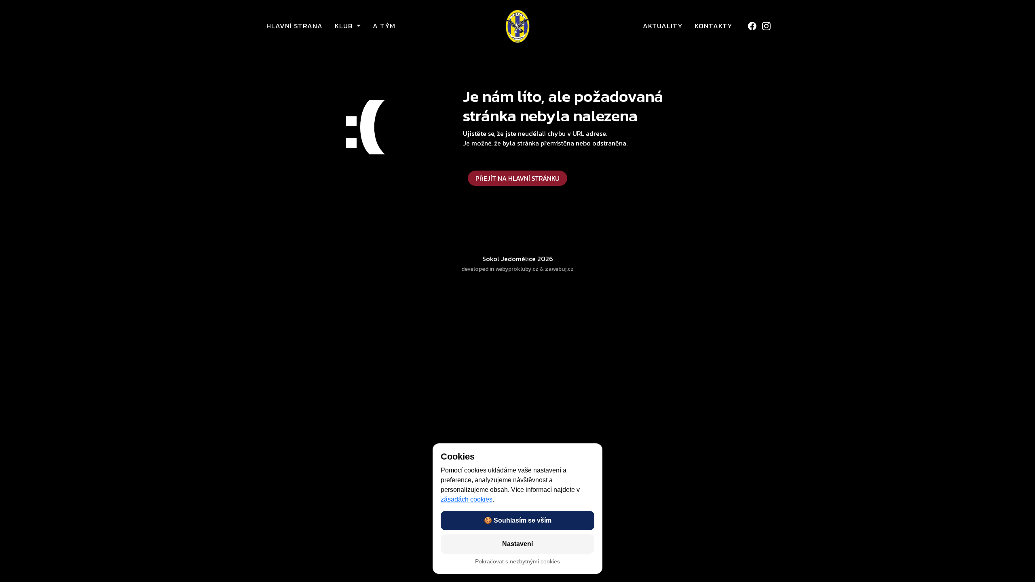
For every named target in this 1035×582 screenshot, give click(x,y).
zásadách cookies (466, 499)
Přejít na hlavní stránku (517, 178)
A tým (384, 26)
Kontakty (713, 26)
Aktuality (662, 26)
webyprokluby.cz (517, 269)
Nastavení (517, 543)
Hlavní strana (294, 26)
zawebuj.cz (559, 269)
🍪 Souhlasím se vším (517, 520)
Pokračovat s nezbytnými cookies (517, 562)
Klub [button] (345, 26)
